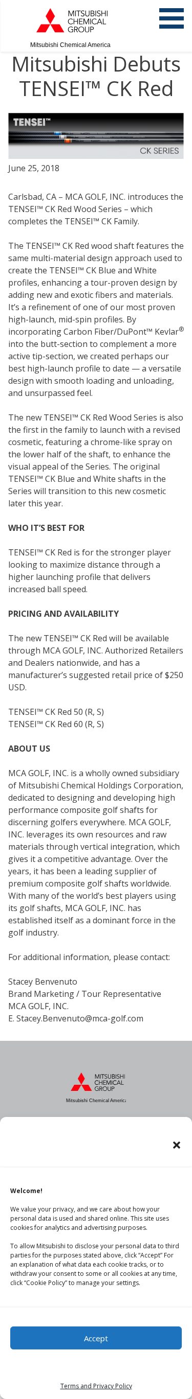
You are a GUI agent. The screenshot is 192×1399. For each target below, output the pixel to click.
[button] (177, 1145)
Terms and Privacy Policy (96, 1386)
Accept (96, 1338)
